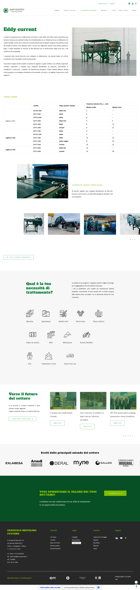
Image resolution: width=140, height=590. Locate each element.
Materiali (104, 10)
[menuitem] (103, 2)
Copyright (74, 537)
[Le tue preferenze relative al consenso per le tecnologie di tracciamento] (136, 586)
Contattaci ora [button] (114, 493)
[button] (129, 4)
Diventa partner (55, 546)
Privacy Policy (76, 540)
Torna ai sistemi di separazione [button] (19, 257)
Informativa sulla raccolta (50, 587)
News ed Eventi (55, 543)
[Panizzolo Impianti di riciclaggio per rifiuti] (14, 10)
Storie (114, 10)
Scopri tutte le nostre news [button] (21, 419)
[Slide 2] (132, 239)
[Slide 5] (132, 435)
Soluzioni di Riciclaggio (88, 10)
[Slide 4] (130, 435)
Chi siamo (53, 537)
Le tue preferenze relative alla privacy (79, 587)
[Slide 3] (135, 239)
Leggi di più (57, 423)
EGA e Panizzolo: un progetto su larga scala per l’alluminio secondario (92, 416)
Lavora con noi (102, 3)
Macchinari (96, 543)
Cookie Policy (76, 543)
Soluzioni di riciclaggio (100, 537)
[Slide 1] (130, 239)
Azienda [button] (56, 10)
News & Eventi (123, 10)
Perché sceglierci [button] (70, 10)
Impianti (95, 540)
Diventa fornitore (55, 549)
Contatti (133, 10)
